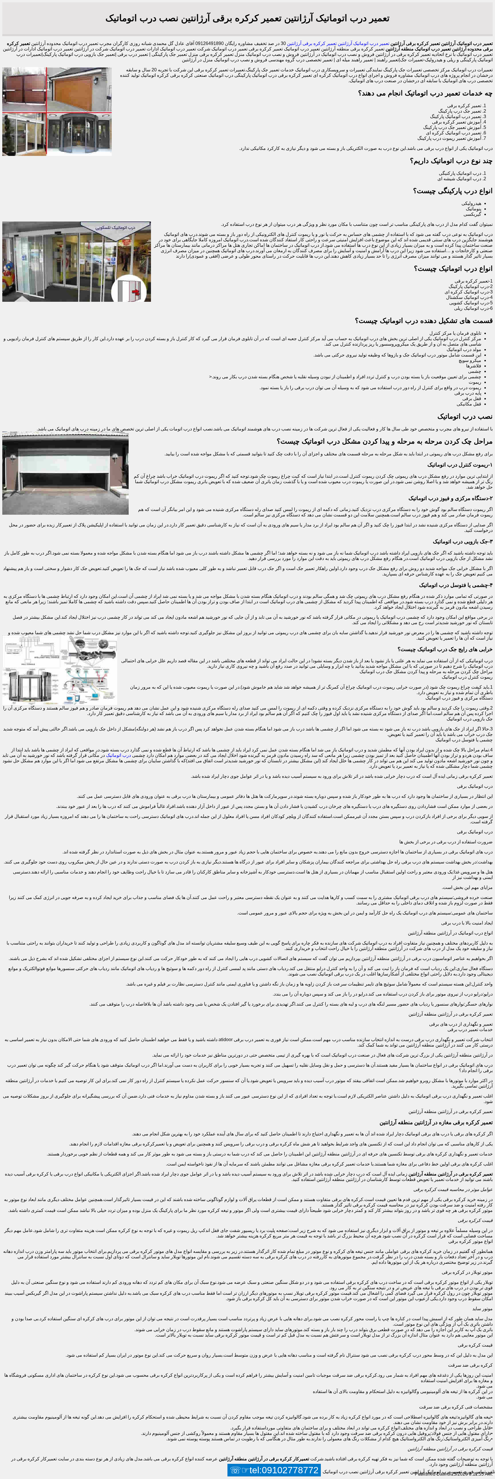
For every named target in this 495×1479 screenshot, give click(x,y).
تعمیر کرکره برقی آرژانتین (311, 43)
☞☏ (274, 1470)
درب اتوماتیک (118, 755)
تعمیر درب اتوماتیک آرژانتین (363, 43)
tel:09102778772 (284, 1470)
